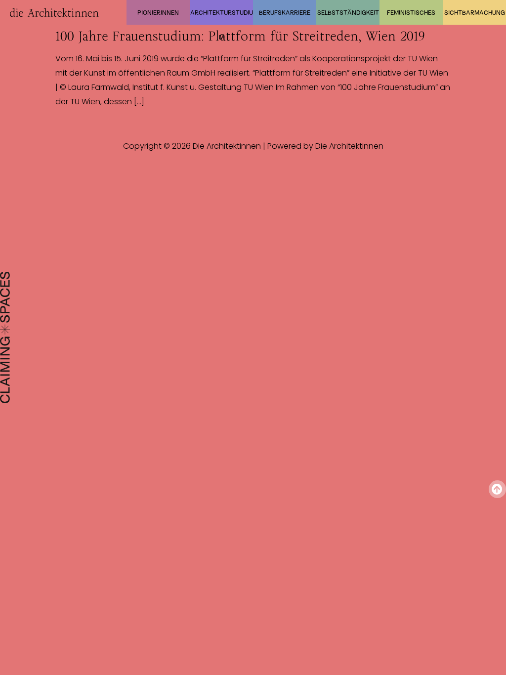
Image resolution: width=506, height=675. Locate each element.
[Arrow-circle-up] (497, 489)
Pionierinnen (158, 12)
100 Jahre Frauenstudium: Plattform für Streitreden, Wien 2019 (239, 36)
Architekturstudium (221, 17)
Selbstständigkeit (348, 12)
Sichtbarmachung (474, 12)
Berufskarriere (284, 12)
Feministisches (411, 12)
